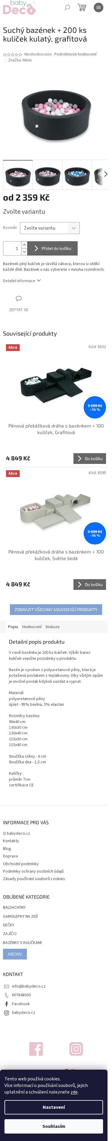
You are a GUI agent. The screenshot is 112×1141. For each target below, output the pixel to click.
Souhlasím (53, 1126)
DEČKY (8, 925)
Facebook (21, 1004)
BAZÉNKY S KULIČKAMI (22, 943)
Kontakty (11, 841)
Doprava (10, 856)
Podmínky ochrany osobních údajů (33, 871)
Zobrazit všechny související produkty (56, 609)
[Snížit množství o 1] (24, 251)
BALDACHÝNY (14, 908)
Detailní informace (19, 281)
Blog (7, 849)
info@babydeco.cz (29, 986)
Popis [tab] (13, 627)
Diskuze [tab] (53, 627)
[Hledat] (67, 7)
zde (74, 1092)
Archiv (15, 954)
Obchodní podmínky (21, 864)
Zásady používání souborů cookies (34, 879)
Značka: (20, 60)
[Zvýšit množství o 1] (24, 245)
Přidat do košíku (56, 248)
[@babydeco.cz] (36, 1049)
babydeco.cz (23, 1013)
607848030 (21, 995)
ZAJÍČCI (9, 934)
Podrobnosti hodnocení (75, 54)
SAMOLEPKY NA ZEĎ (20, 916)
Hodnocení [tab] (32, 627)
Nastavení (54, 1107)
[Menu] (99, 7)
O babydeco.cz (16, 833)
